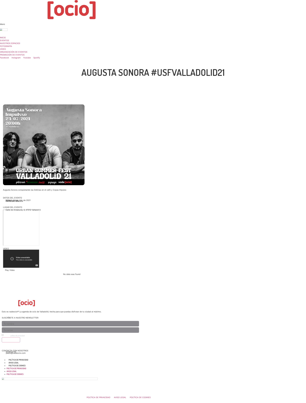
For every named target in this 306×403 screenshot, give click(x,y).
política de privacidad (18, 336)
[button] (153, 23)
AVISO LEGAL (14, 362)
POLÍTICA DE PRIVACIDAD (18, 360)
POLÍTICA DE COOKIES (17, 365)
